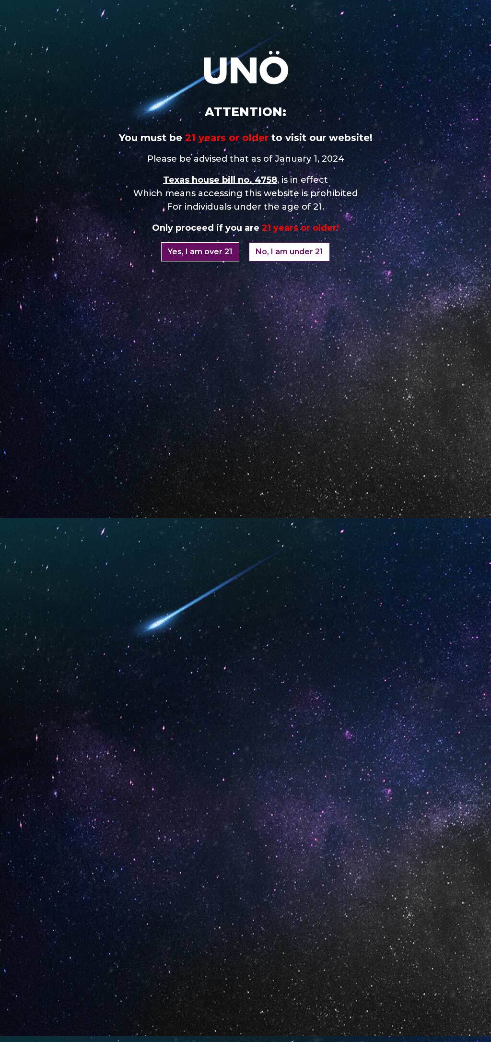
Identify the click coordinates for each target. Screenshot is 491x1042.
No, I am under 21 (289, 251)
